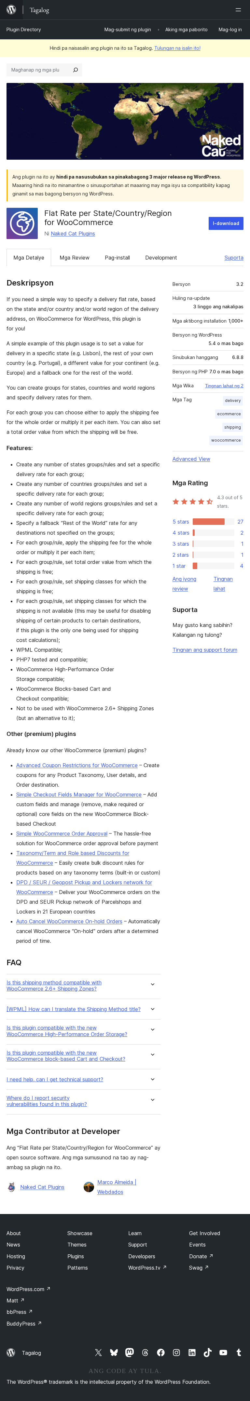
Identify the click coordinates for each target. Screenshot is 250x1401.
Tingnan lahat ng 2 (224, 385)
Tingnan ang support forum (205, 650)
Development (161, 257)
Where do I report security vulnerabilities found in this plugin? (47, 1101)
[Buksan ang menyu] (239, 10)
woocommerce (226, 440)
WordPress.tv (147, 1267)
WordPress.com (29, 1289)
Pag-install (117, 257)
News (13, 1244)
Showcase (79, 1233)
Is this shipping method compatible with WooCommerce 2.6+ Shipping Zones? (54, 986)
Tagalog (31, 1353)
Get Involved (204, 1233)
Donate (201, 1256)
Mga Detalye (28, 257)
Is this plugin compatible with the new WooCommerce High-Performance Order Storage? (67, 1031)
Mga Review (75, 257)
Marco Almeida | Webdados (116, 1187)
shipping (232, 427)
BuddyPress (24, 1323)
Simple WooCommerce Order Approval (61, 833)
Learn (135, 1233)
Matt (16, 1300)
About (14, 1233)
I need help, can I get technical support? (55, 1079)
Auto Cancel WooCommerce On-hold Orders (69, 921)
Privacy (15, 1267)
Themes (77, 1244)
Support (137, 1244)
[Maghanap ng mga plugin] (75, 69)
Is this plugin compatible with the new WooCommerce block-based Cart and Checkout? (66, 1056)
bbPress (20, 1312)
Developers (141, 1256)
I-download (226, 223)
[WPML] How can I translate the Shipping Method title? (74, 1009)
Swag (199, 1267)
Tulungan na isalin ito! (177, 48)
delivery (233, 400)
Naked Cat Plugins (73, 233)
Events (197, 1244)
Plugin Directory (24, 29)
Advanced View (191, 459)
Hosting (16, 1256)
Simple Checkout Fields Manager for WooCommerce (79, 794)
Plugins (75, 1256)
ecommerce (229, 413)
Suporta (234, 257)
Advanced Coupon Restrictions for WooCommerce (77, 765)
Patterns (77, 1267)
